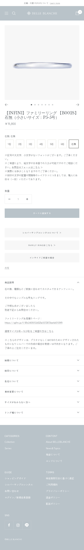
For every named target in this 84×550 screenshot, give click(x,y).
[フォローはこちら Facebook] (9, 525)
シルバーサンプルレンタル (19, 484)
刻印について (12, 370)
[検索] (14, 13)
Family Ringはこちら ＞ (42, 245)
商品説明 (9, 282)
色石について (12, 381)
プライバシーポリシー (57, 491)
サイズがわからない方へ (17, 402)
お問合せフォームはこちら (26, 167)
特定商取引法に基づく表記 (60, 478)
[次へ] (77, 104)
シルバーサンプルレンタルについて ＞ (42, 232)
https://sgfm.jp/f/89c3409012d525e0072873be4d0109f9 (34, 322)
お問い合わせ (12, 491)
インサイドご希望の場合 (42, 257)
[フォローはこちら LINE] (26, 525)
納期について (12, 360)
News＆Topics (53, 448)
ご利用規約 (52, 484)
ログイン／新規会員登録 (17, 497)
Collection (10, 441)
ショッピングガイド (15, 478)
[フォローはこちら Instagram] (17, 525)
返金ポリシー (53, 497)
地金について (53, 454)
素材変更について (14, 391)
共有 (7, 267)
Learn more (55, 3)
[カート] (77, 13)
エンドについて (54, 460)
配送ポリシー (53, 503)
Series (8, 448)
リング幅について (14, 412)
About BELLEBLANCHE (58, 441)
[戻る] (6, 104)
